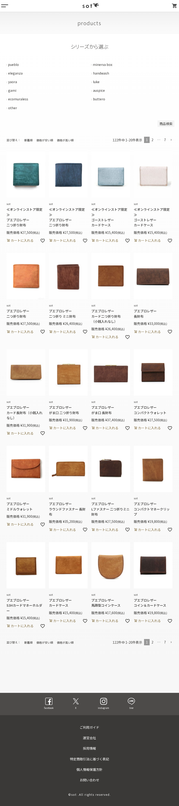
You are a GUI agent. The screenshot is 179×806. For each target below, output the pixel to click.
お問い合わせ (89, 780)
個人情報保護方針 (89, 769)
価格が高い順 (65, 140)
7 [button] (165, 139)
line (131, 708)
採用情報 (89, 748)
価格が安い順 (44, 140)
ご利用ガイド (89, 727)
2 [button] (152, 139)
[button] (171, 140)
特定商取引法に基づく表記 (89, 759)
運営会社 (89, 737)
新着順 (28, 140)
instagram (103, 708)
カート (174, 5)
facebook (49, 708)
